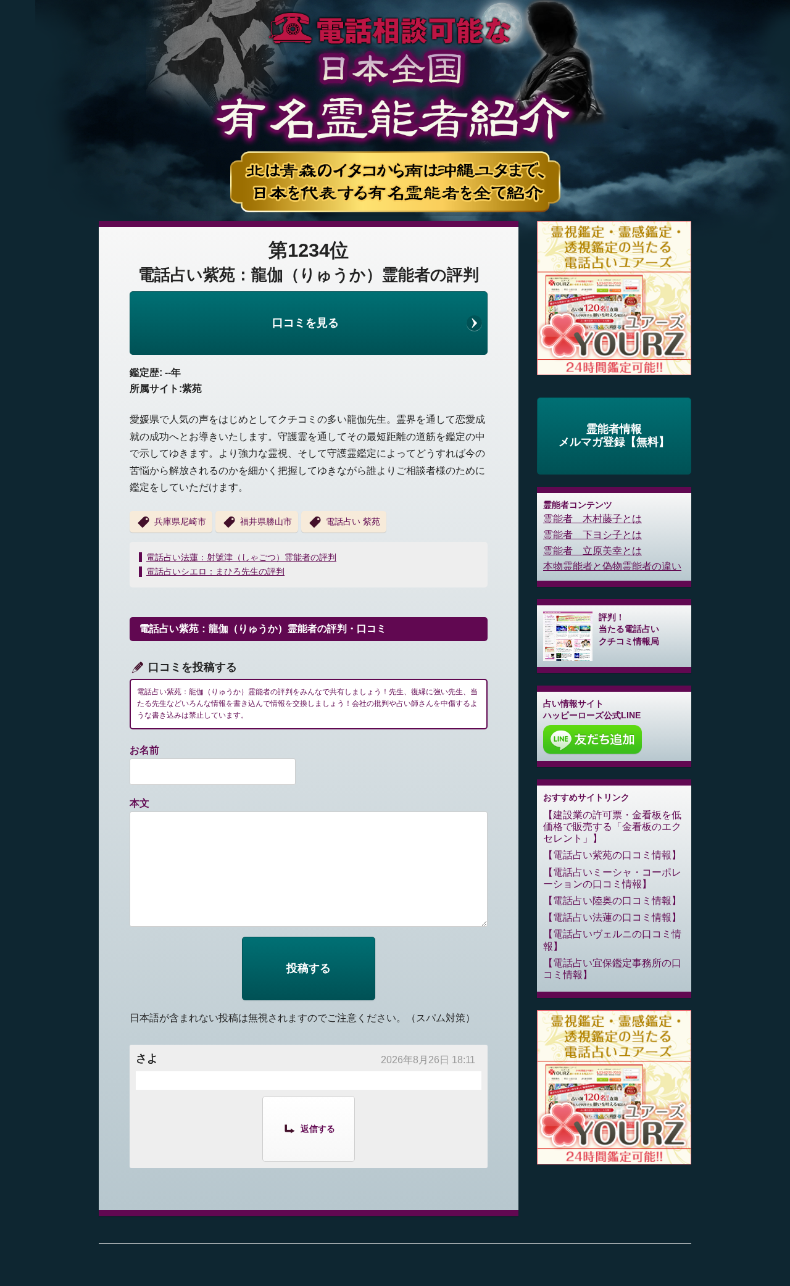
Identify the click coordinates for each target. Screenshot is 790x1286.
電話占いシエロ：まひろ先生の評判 (215, 571)
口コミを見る (305, 323)
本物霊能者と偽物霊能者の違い (612, 566)
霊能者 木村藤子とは (592, 518)
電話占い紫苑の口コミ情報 (612, 855)
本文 (139, 803)
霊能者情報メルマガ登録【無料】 (614, 436)
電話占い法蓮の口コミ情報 (612, 917)
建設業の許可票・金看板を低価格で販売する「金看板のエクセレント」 (612, 827)
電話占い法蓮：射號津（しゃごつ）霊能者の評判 (241, 557)
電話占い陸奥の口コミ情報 (612, 900)
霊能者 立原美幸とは (592, 551)
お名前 (144, 750)
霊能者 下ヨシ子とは (592, 534)
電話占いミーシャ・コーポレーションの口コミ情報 (612, 878)
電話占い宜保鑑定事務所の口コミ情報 (612, 969)
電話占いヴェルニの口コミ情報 (612, 940)
